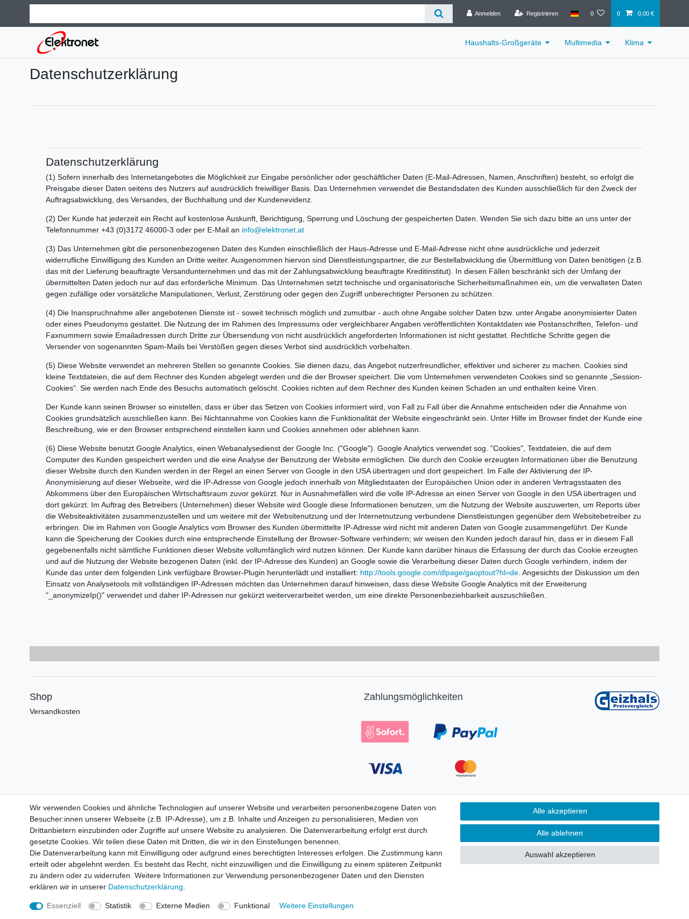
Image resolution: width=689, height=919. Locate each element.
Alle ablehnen (560, 833)
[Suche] (438, 13)
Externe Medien (183, 905)
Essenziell (64, 905)
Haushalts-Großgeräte (503, 42)
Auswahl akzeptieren (560, 854)
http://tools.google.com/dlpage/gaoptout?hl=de (439, 572)
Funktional (252, 905)
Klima (634, 42)
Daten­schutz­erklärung (145, 886)
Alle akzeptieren (560, 811)
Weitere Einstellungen (316, 905)
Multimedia (583, 42)
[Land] (574, 13)
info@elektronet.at (273, 229)
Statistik (118, 905)
